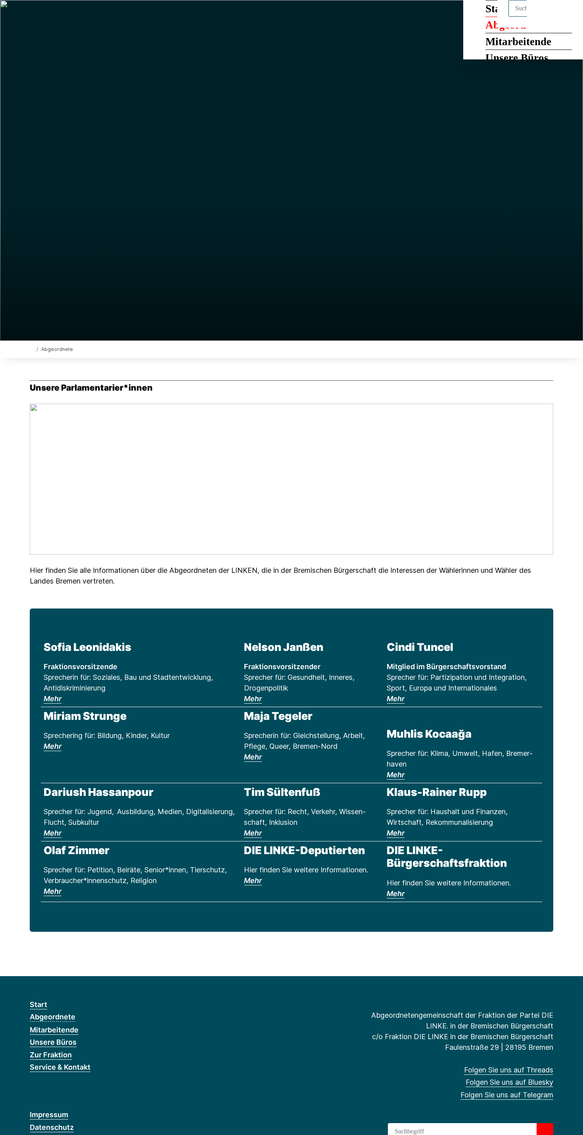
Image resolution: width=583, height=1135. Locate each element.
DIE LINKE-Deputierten (304, 850)
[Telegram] (60, 16)
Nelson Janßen (283, 647)
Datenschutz (52, 1127)
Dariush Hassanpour (98, 792)
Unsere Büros (516, 58)
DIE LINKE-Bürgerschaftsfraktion (447, 857)
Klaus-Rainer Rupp (437, 792)
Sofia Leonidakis (87, 647)
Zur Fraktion (51, 1055)
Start (38, 1004)
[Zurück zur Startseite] (31, 348)
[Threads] (34, 16)
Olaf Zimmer (76, 850)
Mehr (52, 698)
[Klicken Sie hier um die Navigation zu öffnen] (566, 16)
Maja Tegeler (278, 716)
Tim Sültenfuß (282, 792)
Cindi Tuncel (420, 647)
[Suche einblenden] (543, 16)
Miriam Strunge (85, 716)
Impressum (49, 1114)
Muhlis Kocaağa (429, 733)
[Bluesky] (47, 16)
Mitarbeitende (518, 42)
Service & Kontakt (60, 1067)
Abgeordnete (52, 1017)
